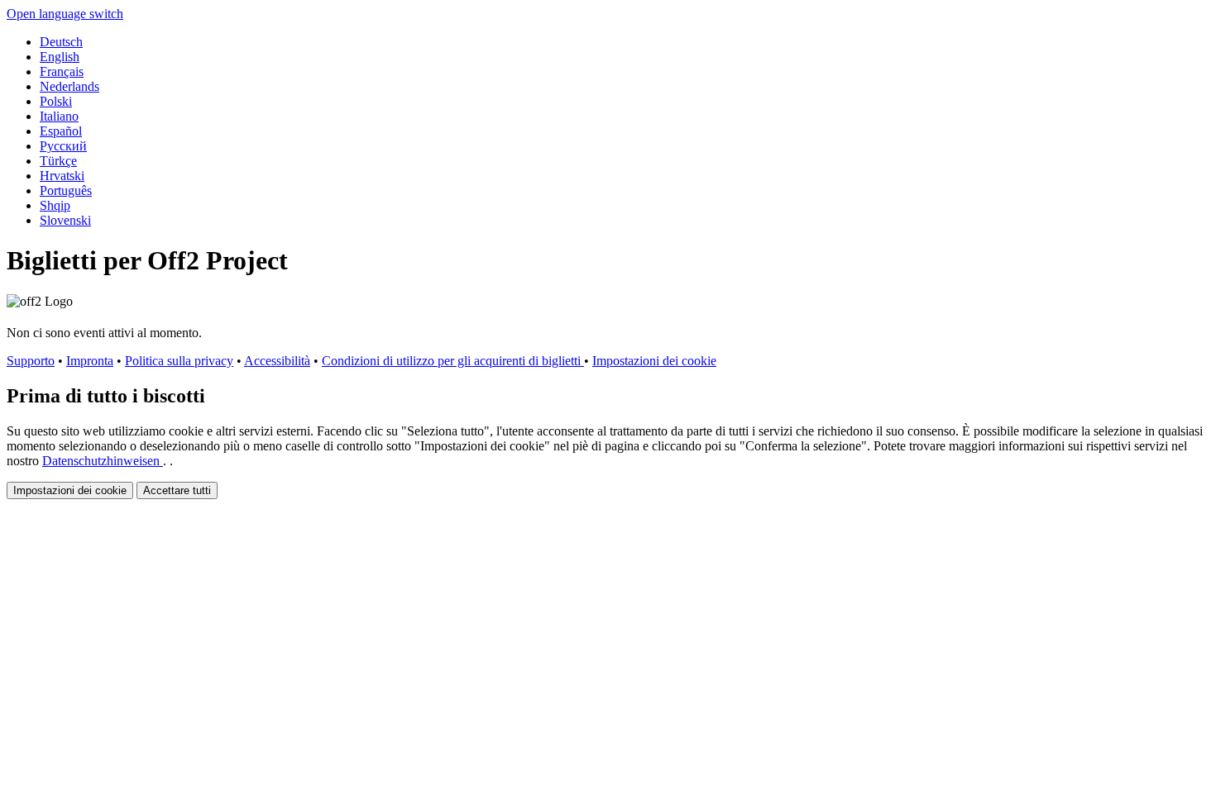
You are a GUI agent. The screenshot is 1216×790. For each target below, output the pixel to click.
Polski (56, 101)
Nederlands (69, 86)
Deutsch (61, 42)
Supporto (31, 361)
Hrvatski (62, 176)
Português (66, 190)
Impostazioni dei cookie (654, 361)
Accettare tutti (177, 490)
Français (62, 71)
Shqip (55, 205)
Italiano (59, 116)
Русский (63, 146)
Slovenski (65, 220)
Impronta (89, 361)
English (59, 57)
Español (61, 131)
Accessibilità (277, 361)
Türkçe (58, 161)
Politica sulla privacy (179, 361)
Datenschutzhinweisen (102, 461)
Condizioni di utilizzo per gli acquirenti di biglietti (453, 361)
